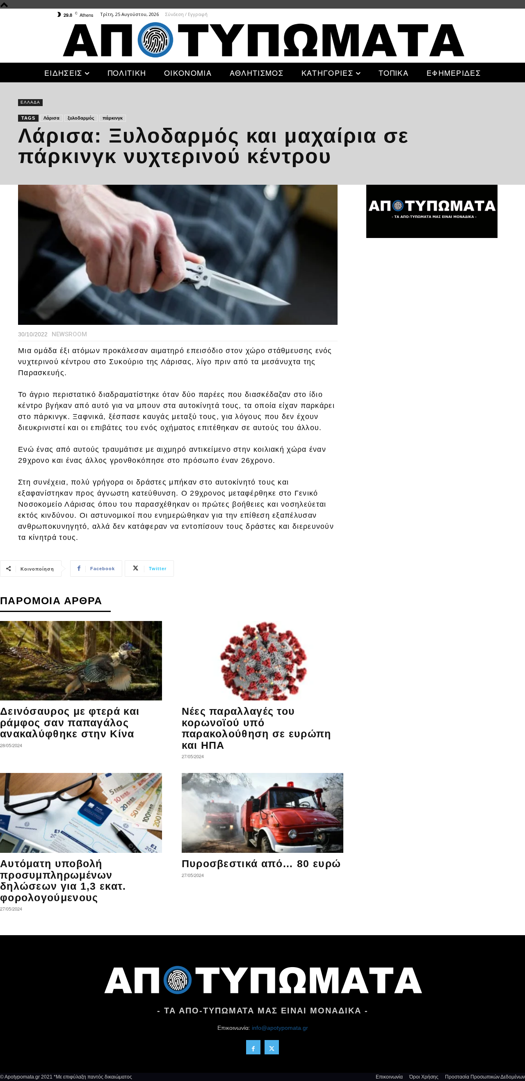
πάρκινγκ (113, 118)
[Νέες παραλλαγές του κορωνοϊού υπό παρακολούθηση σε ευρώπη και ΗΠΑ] (263, 661)
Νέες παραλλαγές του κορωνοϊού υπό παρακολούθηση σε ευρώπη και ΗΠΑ (256, 728)
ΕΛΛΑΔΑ (30, 102)
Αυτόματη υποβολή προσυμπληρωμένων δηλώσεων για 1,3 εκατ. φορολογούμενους (63, 880)
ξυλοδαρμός (81, 118)
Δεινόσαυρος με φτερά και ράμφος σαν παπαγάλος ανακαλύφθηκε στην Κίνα (69, 722)
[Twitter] (272, 1047)
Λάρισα (51, 118)
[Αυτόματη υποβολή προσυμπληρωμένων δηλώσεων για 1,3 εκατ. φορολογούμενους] (81, 813)
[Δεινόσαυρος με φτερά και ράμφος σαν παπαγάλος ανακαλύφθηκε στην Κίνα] (81, 661)
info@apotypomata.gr (280, 1027)
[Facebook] (253, 1047)
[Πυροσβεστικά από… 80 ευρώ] (263, 813)
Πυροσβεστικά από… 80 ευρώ (261, 863)
